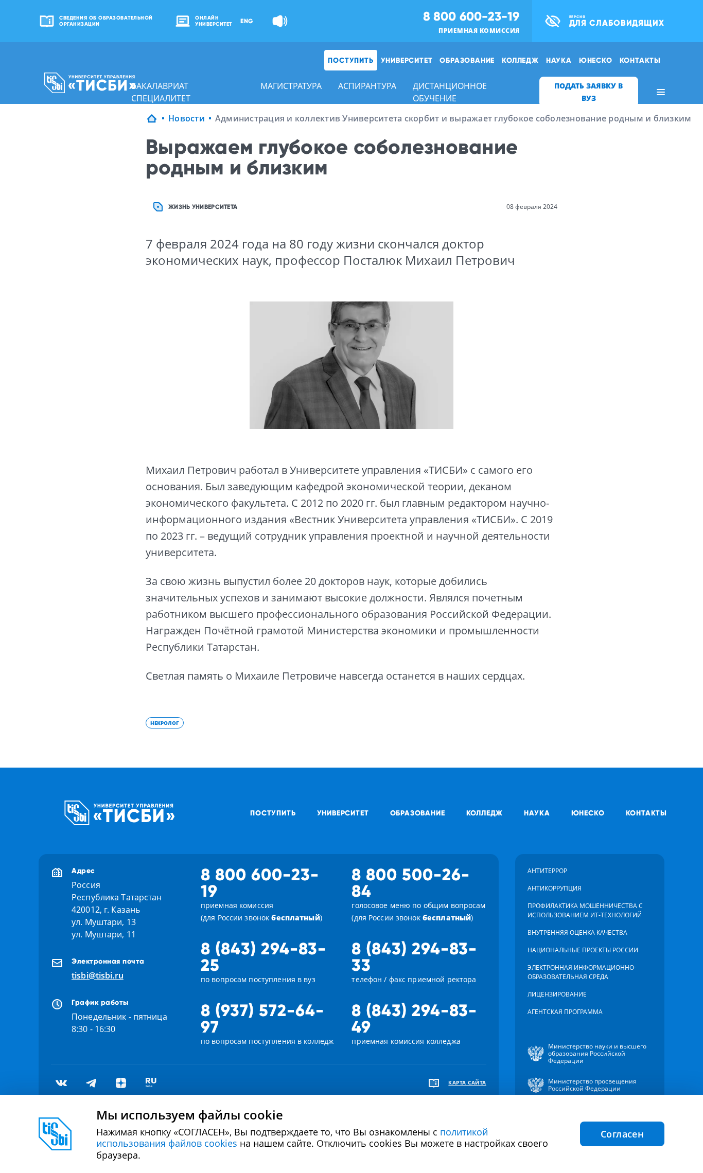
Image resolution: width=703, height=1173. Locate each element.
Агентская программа (565, 1011)
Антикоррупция (555, 888)
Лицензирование (557, 994)
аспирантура (367, 86)
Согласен (622, 1134)
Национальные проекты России (583, 950)
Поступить (350, 60)
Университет (407, 60)
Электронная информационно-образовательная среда (582, 972)
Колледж (520, 60)
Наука (559, 60)
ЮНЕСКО (595, 60)
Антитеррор (547, 870)
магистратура (291, 86)
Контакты (640, 60)
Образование (467, 60)
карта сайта (467, 1082)
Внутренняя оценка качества (577, 932)
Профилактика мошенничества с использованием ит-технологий (585, 910)
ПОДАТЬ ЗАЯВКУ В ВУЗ (588, 92)
